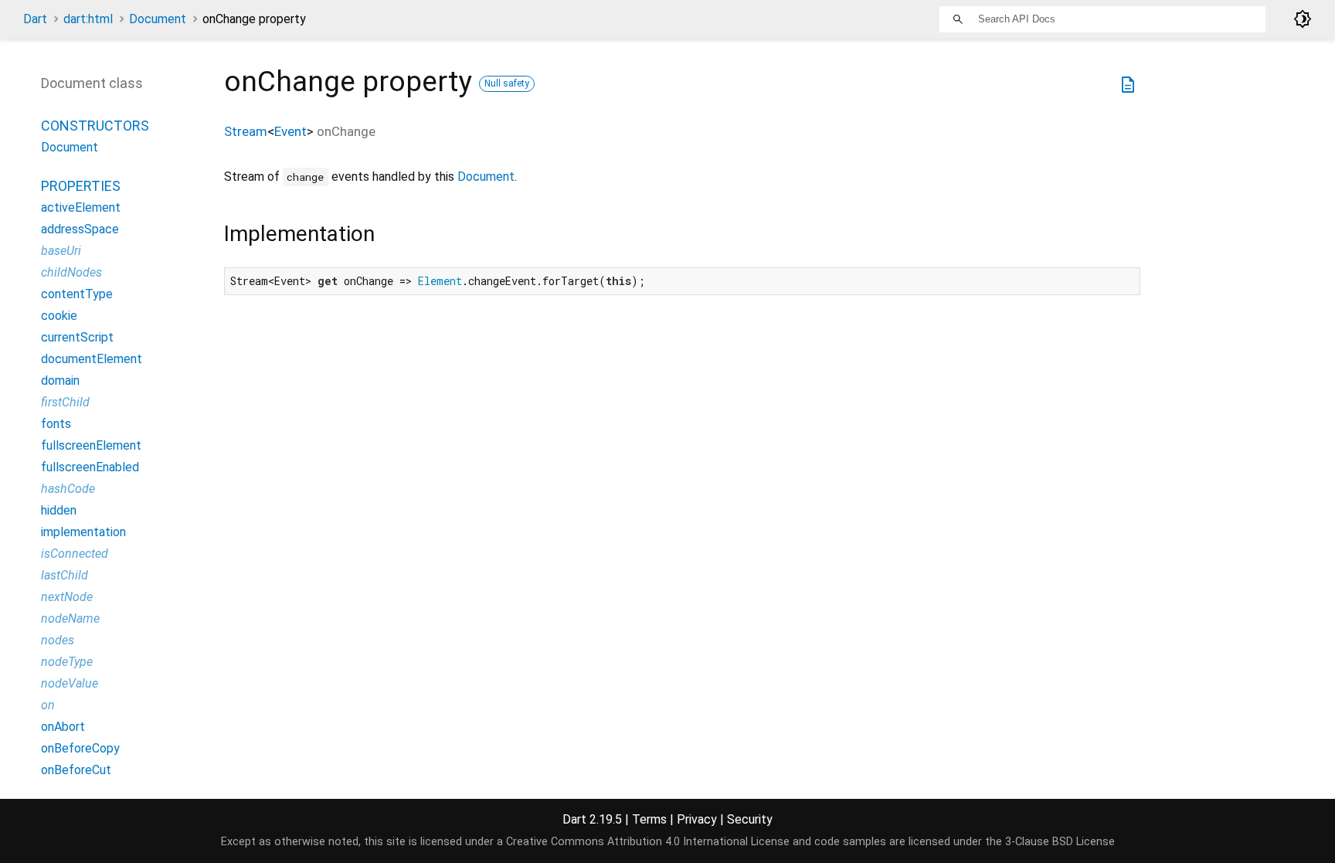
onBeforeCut (76, 770)
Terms (649, 819)
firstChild (65, 402)
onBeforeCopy (80, 748)
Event (290, 131)
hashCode (68, 488)
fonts (56, 423)
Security (750, 819)
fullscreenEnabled (90, 467)
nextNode (67, 596)
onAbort (63, 726)
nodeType (67, 661)
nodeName (70, 618)
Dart (35, 19)
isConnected (74, 553)
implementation (83, 532)
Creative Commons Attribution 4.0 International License (648, 841)
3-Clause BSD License (1060, 841)
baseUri (61, 250)
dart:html (88, 19)
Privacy (697, 819)
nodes (57, 640)
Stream (245, 131)
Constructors (95, 125)
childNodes (71, 272)
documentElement (91, 359)
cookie (59, 315)
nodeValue (69, 683)
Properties (81, 186)
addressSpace (80, 229)
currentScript (77, 337)
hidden (58, 510)
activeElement (81, 207)
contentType (77, 294)
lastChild (64, 575)
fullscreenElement (91, 445)
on (48, 705)
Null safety (506, 83)
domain (60, 380)
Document (157, 19)
